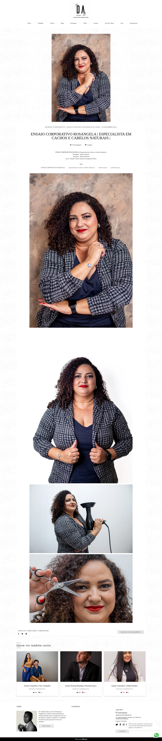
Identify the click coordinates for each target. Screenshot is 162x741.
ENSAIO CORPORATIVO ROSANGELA (53, 167)
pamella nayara (115, 167)
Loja (122, 23)
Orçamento (73, 23)
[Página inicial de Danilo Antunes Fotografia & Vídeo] (81, 10)
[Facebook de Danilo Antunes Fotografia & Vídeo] (120, 724)
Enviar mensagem (122, 712)
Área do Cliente (109, 23)
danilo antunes (103, 167)
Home (29, 23)
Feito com (81, 739)
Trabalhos (40, 23)
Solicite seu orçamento (130, 632)
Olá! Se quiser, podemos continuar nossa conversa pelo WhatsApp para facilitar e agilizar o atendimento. (140, 725)
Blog (62, 23)
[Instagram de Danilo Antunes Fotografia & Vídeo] (124, 724)
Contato (96, 23)
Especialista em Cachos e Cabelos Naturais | (82, 167)
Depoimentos (134, 23)
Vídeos (52, 23)
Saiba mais (46, 726)
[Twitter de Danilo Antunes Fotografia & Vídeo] (117, 724)
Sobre (85, 23)
